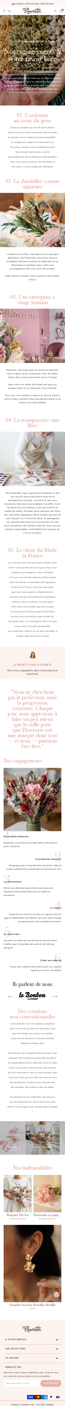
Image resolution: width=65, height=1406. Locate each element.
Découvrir (27, 1205)
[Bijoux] (13, 1138)
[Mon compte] (55, 11)
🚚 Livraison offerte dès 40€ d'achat (32, 4)
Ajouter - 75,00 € (56, 1294)
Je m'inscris (51, 1383)
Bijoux (12, 1148)
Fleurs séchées (42, 1148)
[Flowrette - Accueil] (32, 11)
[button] (9, 11)
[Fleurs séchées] (43, 1138)
